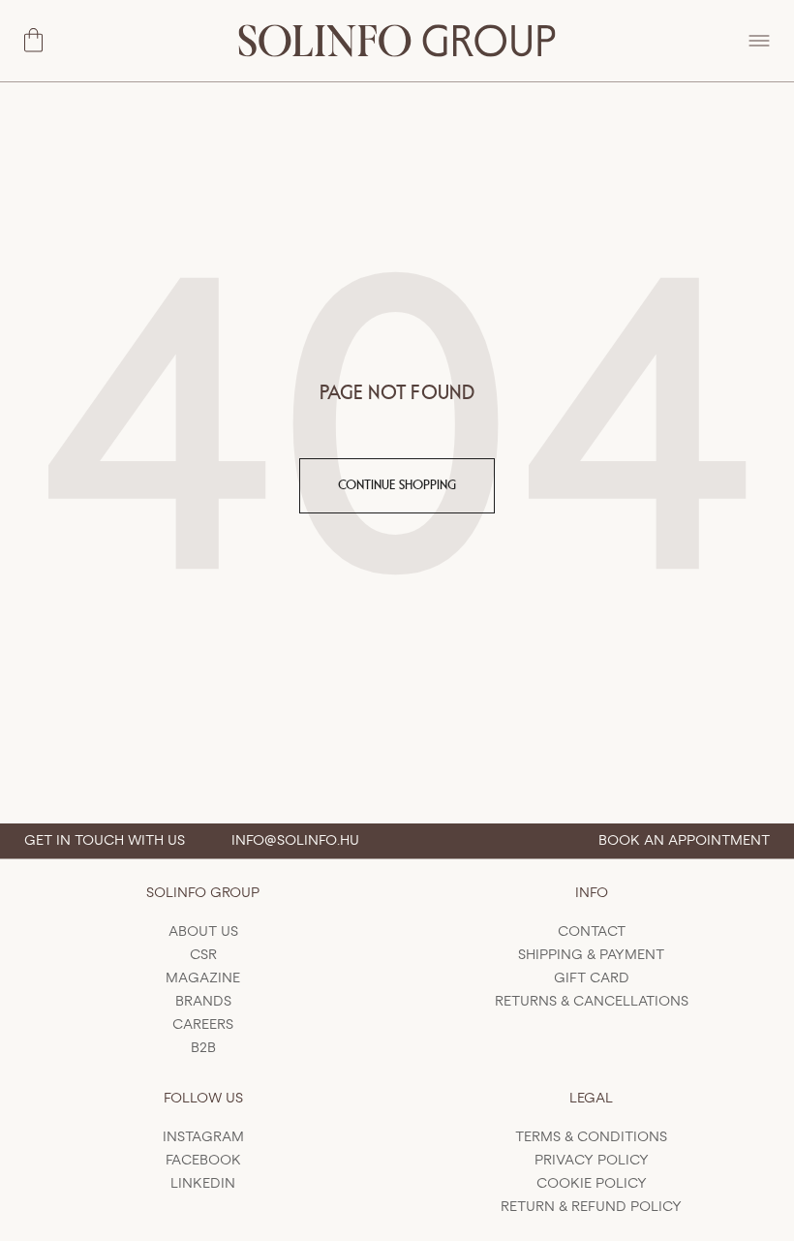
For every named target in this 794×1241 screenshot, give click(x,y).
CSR (203, 955)
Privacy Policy (591, 1160)
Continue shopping (397, 485)
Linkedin (202, 1184)
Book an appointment (684, 841)
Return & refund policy (591, 1207)
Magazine (203, 978)
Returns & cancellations (591, 1001)
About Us (203, 932)
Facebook (203, 1160)
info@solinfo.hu (295, 841)
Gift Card (591, 978)
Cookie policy (591, 1184)
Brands (203, 1001)
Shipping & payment (591, 955)
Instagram (203, 1137)
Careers (202, 1025)
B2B (203, 1048)
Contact (592, 932)
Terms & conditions (591, 1137)
